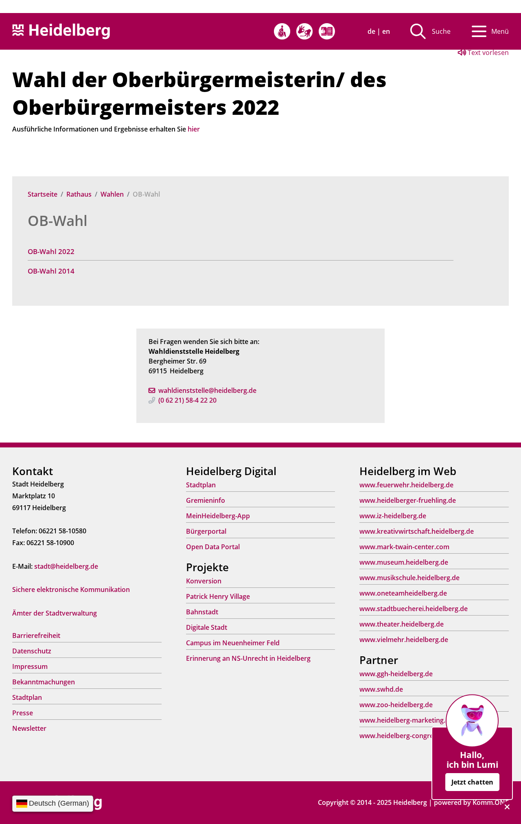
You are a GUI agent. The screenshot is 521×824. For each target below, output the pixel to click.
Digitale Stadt (206, 627)
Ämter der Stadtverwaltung (54, 613)
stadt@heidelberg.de (66, 566)
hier (194, 129)
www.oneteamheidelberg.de (403, 593)
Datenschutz (31, 650)
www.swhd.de (381, 689)
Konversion (203, 580)
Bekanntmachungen (43, 681)
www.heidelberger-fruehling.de (407, 500)
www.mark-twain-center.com (404, 546)
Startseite (42, 194)
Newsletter (29, 728)
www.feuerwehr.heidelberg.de (406, 484)
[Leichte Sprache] (327, 31)
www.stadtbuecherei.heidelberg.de (413, 608)
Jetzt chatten (472, 782)
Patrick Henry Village (218, 596)
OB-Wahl (58, 220)
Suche (441, 31)
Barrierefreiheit (36, 635)
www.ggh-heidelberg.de (396, 673)
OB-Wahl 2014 (51, 271)
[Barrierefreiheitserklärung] (282, 31)
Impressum (30, 666)
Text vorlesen (487, 52)
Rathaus (79, 194)
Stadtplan (27, 697)
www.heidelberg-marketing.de (406, 720)
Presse (22, 712)
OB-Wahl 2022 (51, 251)
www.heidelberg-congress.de (404, 735)
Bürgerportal (206, 531)
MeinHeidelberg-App (218, 515)
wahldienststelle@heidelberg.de (207, 390)
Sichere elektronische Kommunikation (71, 589)
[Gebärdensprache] (304, 31)
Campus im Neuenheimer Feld (233, 642)
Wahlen (112, 194)
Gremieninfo (205, 500)
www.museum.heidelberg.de (403, 562)
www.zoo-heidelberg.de (396, 704)
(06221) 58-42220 (187, 400)
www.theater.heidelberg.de (401, 624)
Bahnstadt (202, 611)
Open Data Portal (213, 546)
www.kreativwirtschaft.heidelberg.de (416, 531)
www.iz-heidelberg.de (392, 515)
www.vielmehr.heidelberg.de (403, 639)
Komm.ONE (491, 802)
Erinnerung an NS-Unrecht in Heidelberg (248, 658)
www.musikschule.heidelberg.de (409, 577)
